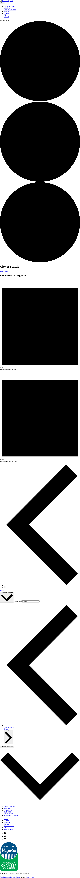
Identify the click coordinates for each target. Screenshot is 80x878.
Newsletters (7, 822)
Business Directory (10, 10)
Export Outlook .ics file (11, 815)
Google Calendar (9, 807)
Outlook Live (8, 812)
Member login (8, 829)
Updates (6, 820)
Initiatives (7, 8)
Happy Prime (30, 877)
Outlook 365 (8, 810)
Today (2, 591)
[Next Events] (4, 587)
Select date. (17, 601)
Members (7, 11)
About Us (7, 13)
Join (5, 15)
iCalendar (7, 808)
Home (6, 819)
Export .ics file (8, 814)
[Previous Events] (42, 585)
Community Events (10, 6)
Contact (6, 17)
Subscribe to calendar (7, 746)
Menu (2, 3)
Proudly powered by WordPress (10, 877)
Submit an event (9, 826)
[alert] (40, 325)
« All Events (4, 271)
